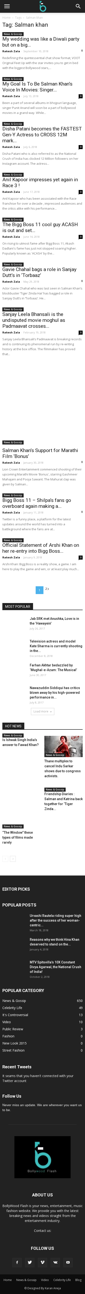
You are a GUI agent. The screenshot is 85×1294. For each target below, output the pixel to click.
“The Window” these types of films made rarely (17, 837)
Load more (41, 711)
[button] (78, 6)
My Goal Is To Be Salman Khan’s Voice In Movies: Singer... (37, 87)
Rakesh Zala (11, 51)
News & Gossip (13, 34)
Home (6, 18)
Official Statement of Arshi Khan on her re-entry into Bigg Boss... (40, 548)
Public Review (12, 1029)
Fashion (8, 1036)
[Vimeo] (42, 1262)
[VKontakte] (55, 1262)
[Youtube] (68, 1262)
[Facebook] (17, 1262)
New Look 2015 (14, 1043)
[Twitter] (29, 1262)
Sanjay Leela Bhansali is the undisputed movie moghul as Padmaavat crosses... (33, 320)
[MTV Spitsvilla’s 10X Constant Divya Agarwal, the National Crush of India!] (14, 971)
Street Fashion (13, 1050)
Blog (78, 1280)
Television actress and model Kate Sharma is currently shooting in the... (56, 646)
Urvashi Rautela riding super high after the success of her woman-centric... (55, 920)
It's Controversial (15, 1015)
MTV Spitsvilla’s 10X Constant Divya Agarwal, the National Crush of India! (55, 967)
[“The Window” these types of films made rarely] (21, 809)
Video (6, 1022)
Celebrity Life (12, 1007)
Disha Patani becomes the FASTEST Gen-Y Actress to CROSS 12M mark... (42, 134)
